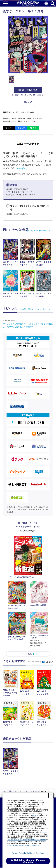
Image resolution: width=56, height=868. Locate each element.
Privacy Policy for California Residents (28, 853)
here (34, 815)
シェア (22, 128)
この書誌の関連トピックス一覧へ (33, 309)
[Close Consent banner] (51, 795)
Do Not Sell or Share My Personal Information (26, 840)
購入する (28, 102)
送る (34, 128)
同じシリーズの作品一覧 (36, 231)
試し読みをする (29, 90)
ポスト (10, 128)
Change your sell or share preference (23, 845)
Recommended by (35, 662)
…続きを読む (21, 168)
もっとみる (26, 654)
